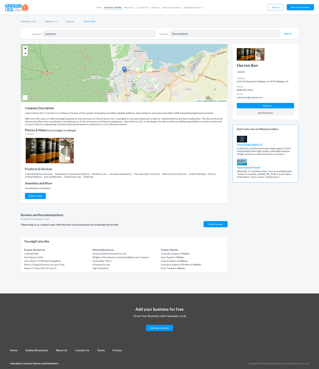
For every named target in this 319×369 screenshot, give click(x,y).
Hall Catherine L (101, 268)
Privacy (117, 350)
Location (164, 34)
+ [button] (25, 48)
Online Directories (36, 350)
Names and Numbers (45, 363)
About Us (129, 7)
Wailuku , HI (51, 21)
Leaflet (198, 100)
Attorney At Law (101, 264)
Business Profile (113, 7)
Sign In (275, 7)
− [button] (25, 53)
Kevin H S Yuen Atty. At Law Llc (40, 268)
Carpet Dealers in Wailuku (174, 260)
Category (36, 34)
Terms (101, 350)
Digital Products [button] (192, 7)
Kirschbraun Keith (33, 257)
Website (267, 105)
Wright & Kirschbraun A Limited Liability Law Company (121, 257)
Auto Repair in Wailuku (172, 257)
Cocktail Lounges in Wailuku (175, 253)
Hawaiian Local (28, 21)
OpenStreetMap (210, 100)
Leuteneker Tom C (102, 260)
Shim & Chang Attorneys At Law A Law (44, 264)
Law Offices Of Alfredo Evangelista (42, 260)
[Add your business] (159, 324)
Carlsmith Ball (31, 253)
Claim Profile (35, 196)
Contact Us (143, 7)
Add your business (171, 7)
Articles (155, 7)
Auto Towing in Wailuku (173, 268)
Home (99, 7)
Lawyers (70, 21)
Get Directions (265, 112)
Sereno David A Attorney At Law (109, 253)
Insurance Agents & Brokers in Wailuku (181, 264)
